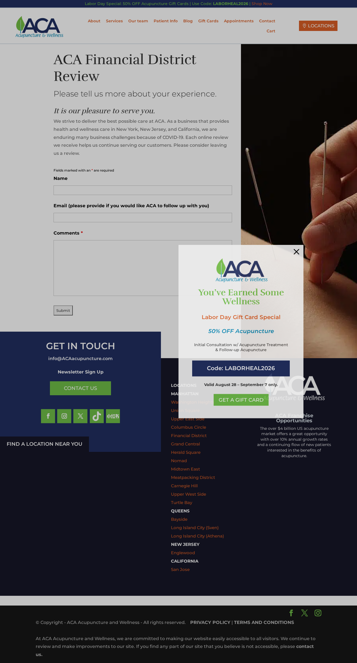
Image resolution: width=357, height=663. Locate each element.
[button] (296, 252)
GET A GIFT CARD (241, 400)
